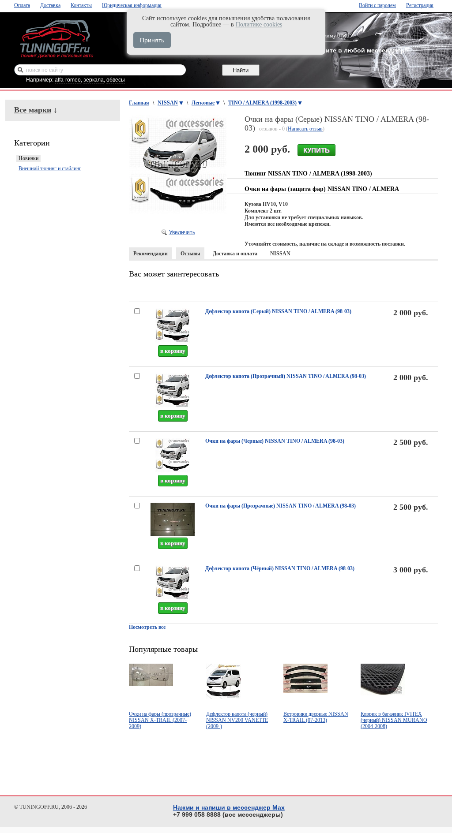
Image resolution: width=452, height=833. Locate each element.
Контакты (81, 5)
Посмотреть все (147, 627)
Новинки (28, 158)
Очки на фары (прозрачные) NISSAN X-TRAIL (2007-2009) (160, 720)
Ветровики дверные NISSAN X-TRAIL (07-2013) (315, 717)
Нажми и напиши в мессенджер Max (229, 807)
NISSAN (168, 103)
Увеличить (182, 232)
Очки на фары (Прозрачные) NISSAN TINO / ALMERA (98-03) (280, 506)
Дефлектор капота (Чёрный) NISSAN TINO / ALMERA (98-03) (279, 568)
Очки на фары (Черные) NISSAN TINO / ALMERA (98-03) (274, 441)
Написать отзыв (305, 129)
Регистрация (419, 5)
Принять (152, 40)
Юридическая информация (132, 5)
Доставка (50, 5)
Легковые (203, 103)
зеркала (93, 80)
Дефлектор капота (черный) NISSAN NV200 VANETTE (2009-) (237, 720)
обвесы (115, 80)
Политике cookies (259, 24)
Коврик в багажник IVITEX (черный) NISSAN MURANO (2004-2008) (394, 720)
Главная (139, 103)
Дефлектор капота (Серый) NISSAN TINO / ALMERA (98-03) (278, 311)
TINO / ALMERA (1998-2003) (262, 103)
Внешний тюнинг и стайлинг (50, 168)
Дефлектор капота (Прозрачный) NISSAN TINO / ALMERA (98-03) (285, 376)
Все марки (32, 109)
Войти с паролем (377, 5)
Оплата (22, 5)
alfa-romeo (68, 80)
